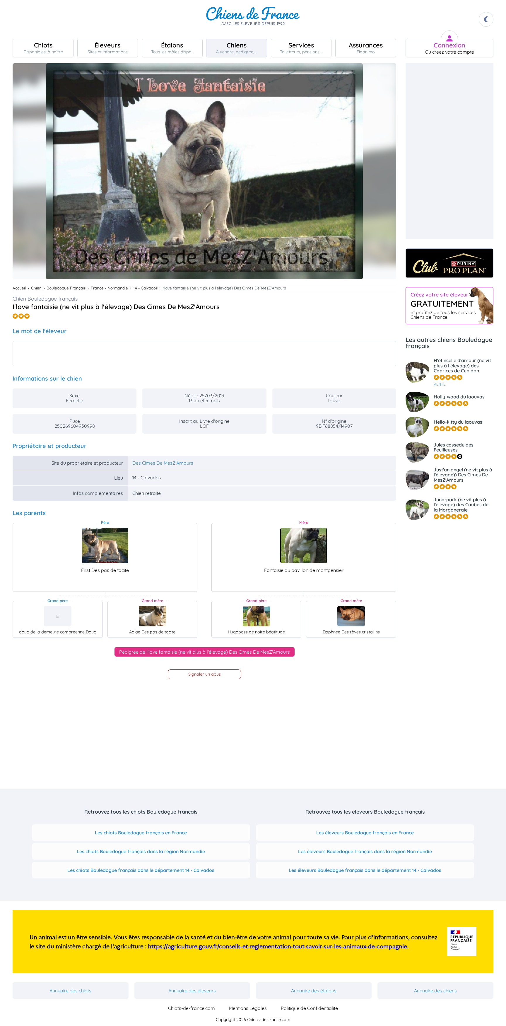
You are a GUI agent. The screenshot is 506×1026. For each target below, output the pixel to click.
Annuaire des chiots (70, 990)
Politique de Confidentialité (309, 1008)
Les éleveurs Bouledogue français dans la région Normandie (365, 851)
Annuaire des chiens (435, 990)
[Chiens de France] (253, 19)
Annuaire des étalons (313, 990)
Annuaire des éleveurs (192, 990)
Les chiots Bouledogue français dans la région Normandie (141, 851)
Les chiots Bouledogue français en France (141, 833)
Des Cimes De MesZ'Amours (162, 463)
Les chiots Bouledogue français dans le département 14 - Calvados (140, 870)
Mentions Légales (248, 1008)
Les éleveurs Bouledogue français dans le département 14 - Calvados (365, 870)
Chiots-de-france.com (191, 1008)
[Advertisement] (449, 151)
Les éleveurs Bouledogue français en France (365, 833)
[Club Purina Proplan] (449, 263)
